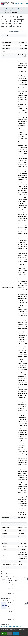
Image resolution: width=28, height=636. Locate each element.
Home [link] (2, 9)
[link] (26, 578)
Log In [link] (21, 3)
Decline (10, 633)
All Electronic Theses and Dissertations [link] (10, 11)
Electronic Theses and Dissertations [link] (14, 9)
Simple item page (14, 31)
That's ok (4, 633)
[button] (7, 3)
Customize (16, 633)
